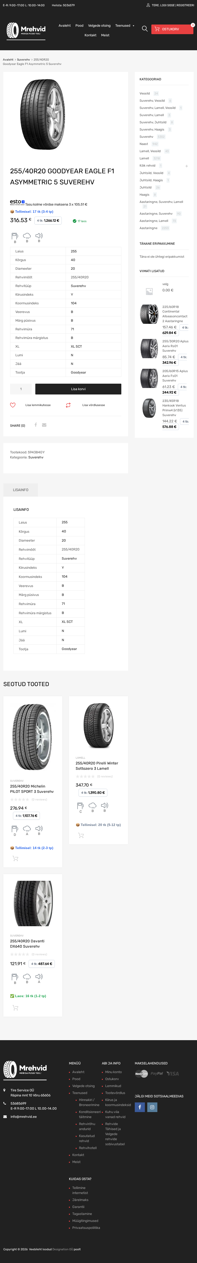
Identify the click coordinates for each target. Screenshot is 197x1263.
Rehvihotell (88, 1148)
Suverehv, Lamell (152, 115)
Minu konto (113, 1072)
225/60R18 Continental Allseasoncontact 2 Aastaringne (174, 314)
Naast (144, 144)
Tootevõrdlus (115, 1093)
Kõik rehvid (147, 165)
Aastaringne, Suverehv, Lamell (161, 202)
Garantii (78, 1207)
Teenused (122, 26)
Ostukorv (112, 1079)
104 (74, 303)
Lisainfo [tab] (20, 490)
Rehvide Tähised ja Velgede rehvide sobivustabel (115, 1134)
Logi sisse (167, 5)
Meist (105, 35)
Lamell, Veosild (150, 151)
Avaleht (65, 26)
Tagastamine (82, 1214)
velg (165, 284)
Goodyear (78, 372)
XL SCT (76, 346)
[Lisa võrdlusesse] (54, 704)
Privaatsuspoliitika (86, 1228)
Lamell (80, 757)
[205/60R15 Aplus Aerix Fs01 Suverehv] (149, 387)
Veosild (145, 93)
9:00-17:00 (16, 5)
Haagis (144, 194)
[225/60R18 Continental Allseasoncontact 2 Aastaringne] (149, 323)
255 (74, 251)
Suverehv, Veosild (152, 100)
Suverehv (23, 59)
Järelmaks (80, 1200)
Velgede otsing (99, 26)
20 (73, 269)
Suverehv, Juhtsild (153, 122)
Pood (79, 26)
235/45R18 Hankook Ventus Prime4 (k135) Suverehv (174, 408)
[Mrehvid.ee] (25, 40)
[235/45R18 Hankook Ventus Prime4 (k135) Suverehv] (149, 417)
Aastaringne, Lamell (154, 221)
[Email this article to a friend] (43, 425)
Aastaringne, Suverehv (156, 213)
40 (73, 260)
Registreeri (185, 5)
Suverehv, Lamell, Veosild (158, 108)
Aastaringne (148, 228)
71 (72, 329)
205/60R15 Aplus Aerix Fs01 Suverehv (175, 375)
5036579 (69, 5)
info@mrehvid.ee (24, 1117)
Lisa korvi (78, 389)
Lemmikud (113, 1086)
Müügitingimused (85, 1221)
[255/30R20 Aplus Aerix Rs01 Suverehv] (149, 357)
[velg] (149, 300)
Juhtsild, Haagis (151, 180)
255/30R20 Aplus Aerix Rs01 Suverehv (175, 345)
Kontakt (90, 35)
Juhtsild (146, 187)
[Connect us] (140, 1107)
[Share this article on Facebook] (35, 425)
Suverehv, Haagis (152, 129)
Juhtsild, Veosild (151, 173)
